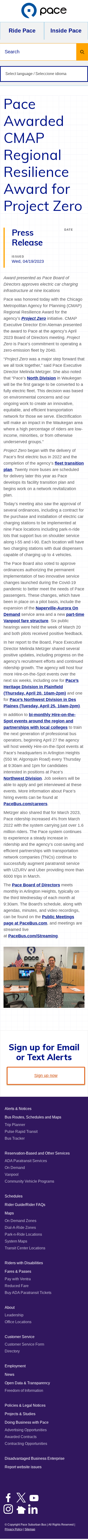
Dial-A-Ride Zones (20, 1228)
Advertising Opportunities (26, 1430)
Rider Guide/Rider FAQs (25, 1205)
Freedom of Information (24, 1391)
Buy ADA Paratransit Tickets (28, 1293)
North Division (41, 378)
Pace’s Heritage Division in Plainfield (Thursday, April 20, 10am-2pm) (41, 687)
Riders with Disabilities (24, 1263)
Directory (12, 1351)
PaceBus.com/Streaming (33, 936)
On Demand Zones (20, 1221)
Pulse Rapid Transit (21, 1132)
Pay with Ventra (18, 1279)
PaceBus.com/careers (25, 803)
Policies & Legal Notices (25, 1405)
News (9, 1374)
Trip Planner (15, 1125)
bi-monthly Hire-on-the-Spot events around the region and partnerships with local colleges (40, 721)
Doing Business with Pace (27, 1422)
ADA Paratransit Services (26, 1161)
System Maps (16, 1241)
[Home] (44, 11)
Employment (15, 1366)
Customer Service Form (24, 1344)
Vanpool (12, 1174)
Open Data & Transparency (27, 1383)
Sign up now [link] (45, 1075)
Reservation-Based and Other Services (37, 1153)
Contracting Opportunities (26, 1444)
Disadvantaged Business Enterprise (35, 1458)
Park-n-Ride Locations (23, 1234)
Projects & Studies (20, 1414)
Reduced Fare (17, 1286)
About (10, 1307)
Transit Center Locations (25, 1248)
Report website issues (23, 1467)
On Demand (15, 1168)
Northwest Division (23, 778)
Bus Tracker (15, 1138)
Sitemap (30, 1529)
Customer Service (19, 1337)
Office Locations (18, 1322)
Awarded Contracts (21, 1437)
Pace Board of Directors (36, 885)
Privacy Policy (14, 1529)
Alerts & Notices (18, 1109)
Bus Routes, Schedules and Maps (33, 1117)
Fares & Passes (18, 1271)
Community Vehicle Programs (29, 1181)
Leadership (14, 1315)
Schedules (14, 1196)
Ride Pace (22, 30)
